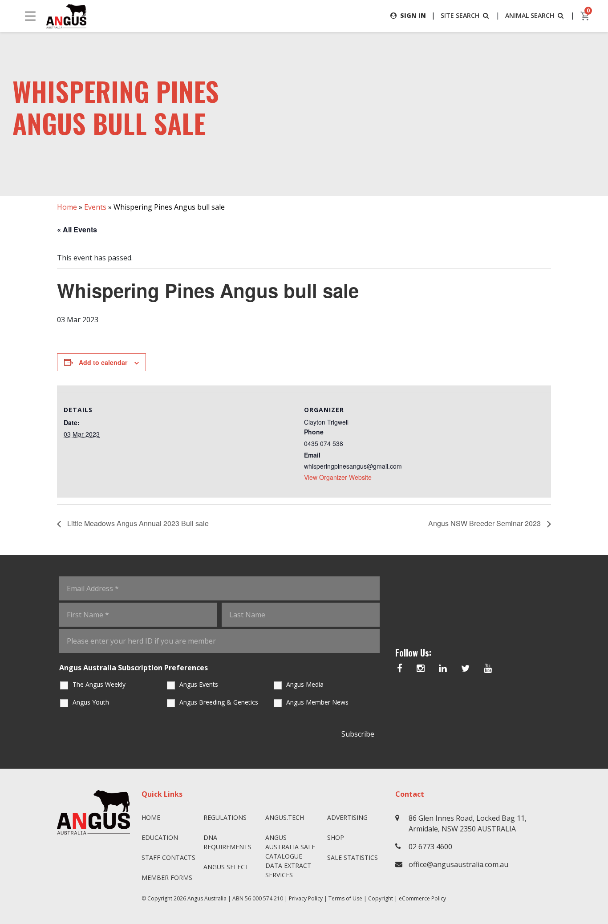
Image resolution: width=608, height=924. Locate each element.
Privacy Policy (306, 898)
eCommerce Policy (422, 898)
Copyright (380, 898)
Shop (335, 837)
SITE (460, 15)
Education (160, 837)
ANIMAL (529, 15)
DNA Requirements (227, 842)
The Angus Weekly (99, 684)
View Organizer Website (338, 477)
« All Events (77, 229)
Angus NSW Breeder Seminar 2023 (485, 523)
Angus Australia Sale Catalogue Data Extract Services (290, 856)
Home (67, 207)
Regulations (225, 817)
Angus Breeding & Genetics (218, 702)
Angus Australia (207, 898)
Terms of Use (345, 898)
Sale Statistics (352, 857)
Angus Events (198, 684)
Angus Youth (91, 702)
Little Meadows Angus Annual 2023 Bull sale (137, 523)
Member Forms (167, 877)
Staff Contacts (168, 857)
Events (95, 207)
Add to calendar (103, 362)
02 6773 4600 (430, 846)
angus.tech (284, 817)
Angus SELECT (226, 867)
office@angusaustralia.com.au (458, 864)
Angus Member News (317, 702)
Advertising (347, 817)
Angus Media (305, 684)
